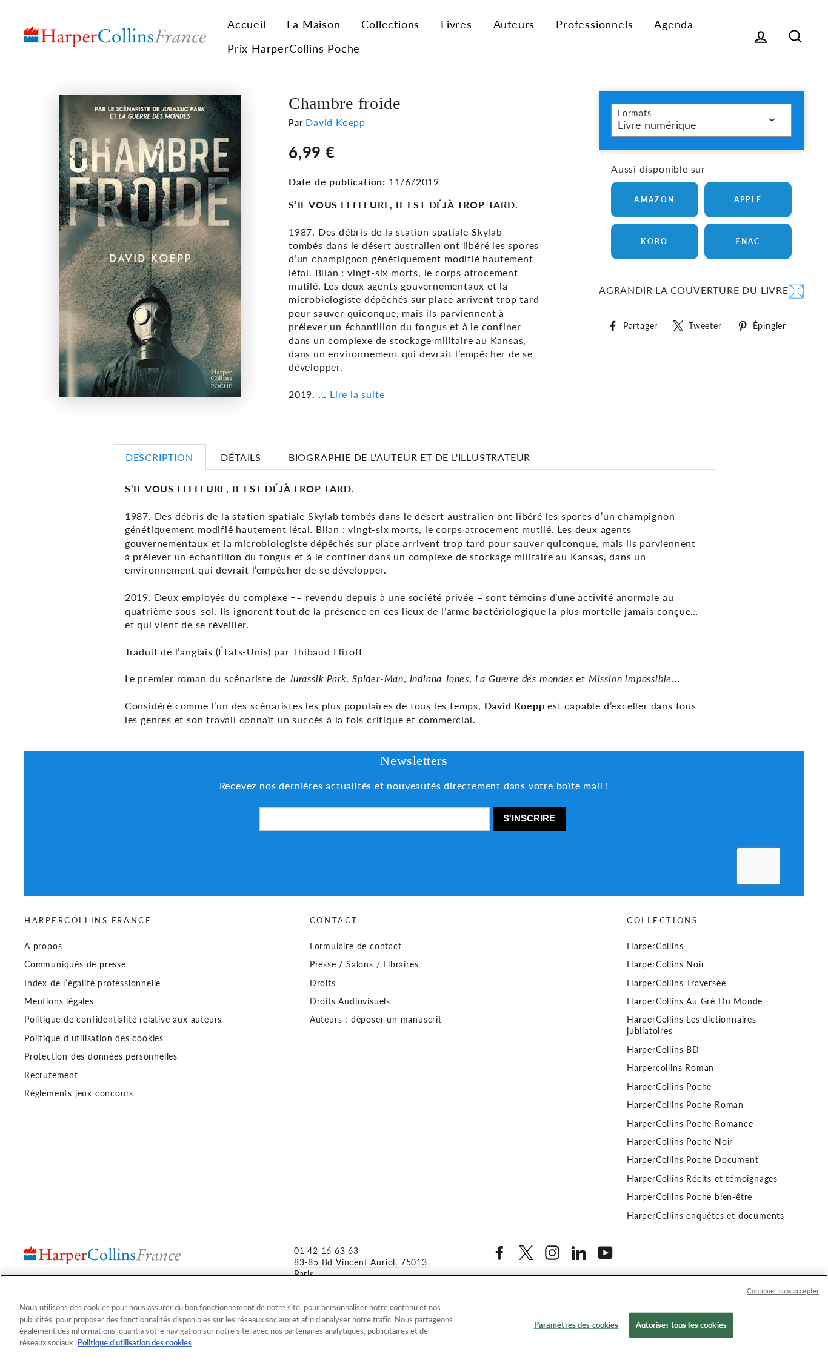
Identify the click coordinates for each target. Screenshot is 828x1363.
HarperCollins (655, 946)
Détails (241, 457)
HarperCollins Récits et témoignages (702, 1179)
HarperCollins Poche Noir (680, 1142)
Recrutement (51, 1075)
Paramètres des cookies (576, 1325)
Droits (323, 983)
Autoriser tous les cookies (681, 1325)
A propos (43, 946)
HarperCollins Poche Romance (690, 1124)
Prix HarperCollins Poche (293, 48)
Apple (748, 199)
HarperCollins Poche (669, 1087)
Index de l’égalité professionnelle (92, 983)
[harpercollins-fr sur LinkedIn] (579, 1252)
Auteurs (514, 24)
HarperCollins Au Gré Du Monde (695, 1001)
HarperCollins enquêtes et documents (705, 1216)
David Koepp (335, 122)
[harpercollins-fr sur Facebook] (499, 1252)
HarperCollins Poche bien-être (689, 1197)
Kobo (655, 241)
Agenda (673, 24)
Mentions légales (59, 1001)
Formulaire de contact (356, 946)
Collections (390, 24)
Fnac (748, 241)
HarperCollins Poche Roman (685, 1105)
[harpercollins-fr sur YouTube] (605, 1252)
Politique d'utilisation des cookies (94, 1038)
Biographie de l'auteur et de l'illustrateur (409, 457)
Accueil (246, 24)
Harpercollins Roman (670, 1068)
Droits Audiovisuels (350, 1001)
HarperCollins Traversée (676, 983)
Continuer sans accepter (783, 1291)
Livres (456, 24)
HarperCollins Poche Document (692, 1160)
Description (159, 457)
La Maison (313, 24)
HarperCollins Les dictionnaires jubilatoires (691, 1025)
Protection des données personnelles (101, 1056)
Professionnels (594, 24)
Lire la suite (357, 394)
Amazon (654, 199)
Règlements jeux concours (78, 1093)
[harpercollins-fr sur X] (526, 1252)
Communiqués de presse (75, 964)
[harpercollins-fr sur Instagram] (552, 1252)
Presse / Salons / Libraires (364, 964)
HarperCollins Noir (665, 964)
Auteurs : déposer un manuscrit (376, 1019)
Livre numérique (657, 124)
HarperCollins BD (663, 1050)
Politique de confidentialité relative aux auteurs (123, 1019)
